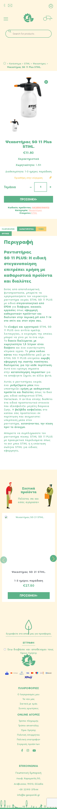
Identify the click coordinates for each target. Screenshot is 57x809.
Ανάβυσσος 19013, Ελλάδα (28, 784)
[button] (53, 558)
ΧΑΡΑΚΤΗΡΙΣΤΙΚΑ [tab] (26, 229)
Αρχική (4, 63)
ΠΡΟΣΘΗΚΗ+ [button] (29, 595)
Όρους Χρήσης (28, 653)
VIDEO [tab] (41, 229)
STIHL (27, 63)
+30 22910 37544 (28, 789)
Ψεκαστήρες (39, 63)
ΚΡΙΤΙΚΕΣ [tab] (5, 233)
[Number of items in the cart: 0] (52, 18)
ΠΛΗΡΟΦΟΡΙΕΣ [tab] (8, 229)
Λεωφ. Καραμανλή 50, (28, 778)
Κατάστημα (15, 63)
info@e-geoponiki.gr (28, 795)
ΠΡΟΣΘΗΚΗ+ (28, 199)
